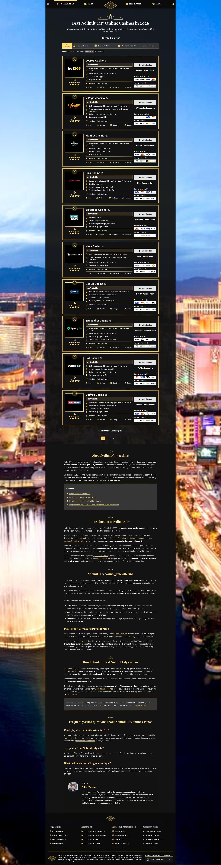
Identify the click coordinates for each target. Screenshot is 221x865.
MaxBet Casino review (145, 145)
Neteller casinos (120, 847)
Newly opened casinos (60, 835)
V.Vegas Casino (95, 98)
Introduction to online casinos (94, 831)
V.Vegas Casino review (145, 108)
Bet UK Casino (94, 283)
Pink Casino (93, 173)
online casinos (70, 671)
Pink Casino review (145, 183)
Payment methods (141, 76)
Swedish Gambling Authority (75, 541)
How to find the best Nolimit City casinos (85, 501)
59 (113, 438)
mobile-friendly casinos (103, 689)
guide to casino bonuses (85, 740)
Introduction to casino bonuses (95, 835)
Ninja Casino (93, 246)
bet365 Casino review (145, 70)
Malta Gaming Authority (138, 538)
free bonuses (69, 738)
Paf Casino (92, 358)
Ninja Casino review (145, 256)
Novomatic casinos (153, 835)
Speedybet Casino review (145, 330)
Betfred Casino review (145, 404)
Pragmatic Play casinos (154, 839)
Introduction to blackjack (92, 847)
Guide (158, 4)
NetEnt (89, 558)
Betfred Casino (95, 394)
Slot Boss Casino (96, 209)
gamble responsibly (141, 705)
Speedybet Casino (97, 320)
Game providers (140, 83)
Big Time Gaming (103, 558)
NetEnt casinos (151, 847)
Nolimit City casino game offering (82, 497)
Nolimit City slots (120, 633)
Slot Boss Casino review (145, 219)
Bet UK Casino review (145, 294)
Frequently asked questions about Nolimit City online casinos (94, 504)
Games (90, 4)
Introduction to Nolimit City (80, 493)
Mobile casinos (57, 843)
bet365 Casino (95, 60)
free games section (83, 641)
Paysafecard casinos (122, 835)
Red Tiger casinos (152, 843)
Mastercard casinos (122, 843)
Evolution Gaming (102, 555)
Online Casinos (67, 4)
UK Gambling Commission (117, 538)
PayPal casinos (120, 831)
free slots (128, 636)
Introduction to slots (91, 839)
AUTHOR (85, 783)
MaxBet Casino (95, 135)
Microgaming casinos (153, 831)
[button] (159, 859)
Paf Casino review (145, 368)
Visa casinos (119, 839)
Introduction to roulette (92, 843)
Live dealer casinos (59, 839)
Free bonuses (135, 4)
